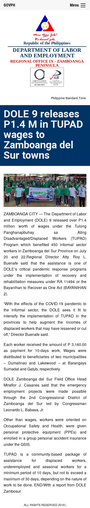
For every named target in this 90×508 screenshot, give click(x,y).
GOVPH (9, 5)
